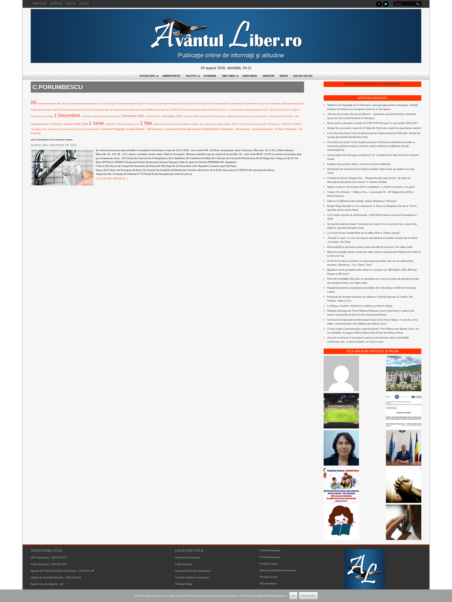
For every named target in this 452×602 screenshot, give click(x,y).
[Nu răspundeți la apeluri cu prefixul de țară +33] (403, 523)
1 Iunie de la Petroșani (125, 124)
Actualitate (147, 76)
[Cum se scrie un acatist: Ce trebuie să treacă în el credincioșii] (403, 485)
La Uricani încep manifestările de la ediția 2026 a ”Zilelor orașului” (364, 232)
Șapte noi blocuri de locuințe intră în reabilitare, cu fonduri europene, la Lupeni (371, 186)
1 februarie (55, 123)
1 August (49, 116)
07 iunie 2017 (76, 129)
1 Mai (146, 123)
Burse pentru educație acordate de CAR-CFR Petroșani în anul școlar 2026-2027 (372, 123)
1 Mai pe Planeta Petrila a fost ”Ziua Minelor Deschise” (176, 124)
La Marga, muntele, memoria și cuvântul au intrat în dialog (359, 305)
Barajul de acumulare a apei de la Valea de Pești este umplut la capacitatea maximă (374, 128)
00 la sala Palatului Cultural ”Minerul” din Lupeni (246, 104)
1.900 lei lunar (273, 124)
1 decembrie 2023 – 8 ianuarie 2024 (266, 116)
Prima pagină (39, 3)
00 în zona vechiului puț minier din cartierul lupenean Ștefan (109, 110)
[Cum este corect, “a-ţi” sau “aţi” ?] (341, 374)
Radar (284, 76)
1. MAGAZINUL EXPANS (290, 124)
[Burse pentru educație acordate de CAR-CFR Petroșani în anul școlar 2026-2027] (341, 485)
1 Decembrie (67, 115)
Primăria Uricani (269, 576)
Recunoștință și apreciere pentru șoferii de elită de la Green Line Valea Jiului (369, 247)
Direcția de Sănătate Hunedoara (278, 570)
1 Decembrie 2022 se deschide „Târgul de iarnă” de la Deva (224, 116)
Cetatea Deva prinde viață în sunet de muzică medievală (358, 164)
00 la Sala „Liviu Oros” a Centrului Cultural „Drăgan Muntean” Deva (236, 110)
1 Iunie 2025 (110, 124)
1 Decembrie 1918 (132, 116)
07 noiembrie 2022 (90, 129)
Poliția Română (183, 564)
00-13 (176, 109)
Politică (191, 76)
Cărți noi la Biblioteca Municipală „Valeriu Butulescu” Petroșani (361, 201)
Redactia (71, 3)
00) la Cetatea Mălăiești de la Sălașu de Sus (153, 110)
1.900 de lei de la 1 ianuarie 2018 (252, 124)
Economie (210, 76)
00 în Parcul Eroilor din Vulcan (70, 110)
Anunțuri (268, 76)
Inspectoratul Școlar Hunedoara (193, 570)
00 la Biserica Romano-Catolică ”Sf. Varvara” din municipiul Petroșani (146, 104)
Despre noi (56, 3)
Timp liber (228, 76)
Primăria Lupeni (268, 563)
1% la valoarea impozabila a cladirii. (215, 124)
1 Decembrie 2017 (152, 116)
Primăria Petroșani (270, 550)
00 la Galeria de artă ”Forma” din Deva (192, 104)
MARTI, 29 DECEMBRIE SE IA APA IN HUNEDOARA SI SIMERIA (52, 140)
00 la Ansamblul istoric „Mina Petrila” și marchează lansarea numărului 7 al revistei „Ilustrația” (76, 104)
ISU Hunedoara (268, 583)
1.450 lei (233, 124)
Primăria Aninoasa (270, 557)
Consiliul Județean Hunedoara (192, 577)
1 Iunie (96, 123)
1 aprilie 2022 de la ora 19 (279, 110)
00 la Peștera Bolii (217, 104)
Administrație (171, 76)
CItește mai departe (110, 178)
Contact (84, 3)
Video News (249, 76)
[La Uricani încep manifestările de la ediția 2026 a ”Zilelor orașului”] (403, 448)
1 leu (137, 124)
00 (33, 102)
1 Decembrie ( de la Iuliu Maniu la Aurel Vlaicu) (100, 116)
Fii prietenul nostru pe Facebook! (372, 84)
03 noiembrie (64, 129)
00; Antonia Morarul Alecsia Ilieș (193, 110)
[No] (447, 596)
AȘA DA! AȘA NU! (303, 76)
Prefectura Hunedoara (187, 557)
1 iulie (84, 123)
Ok (293, 595)
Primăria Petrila (183, 584)
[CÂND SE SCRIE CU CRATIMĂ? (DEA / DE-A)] (341, 523)
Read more (308, 595)
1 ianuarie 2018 (71, 123)
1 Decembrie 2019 (171, 116)
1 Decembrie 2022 (190, 116)
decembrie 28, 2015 (63, 145)
